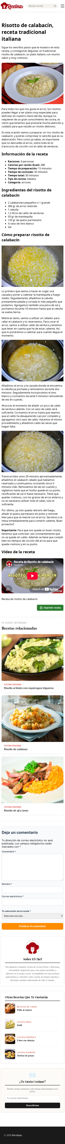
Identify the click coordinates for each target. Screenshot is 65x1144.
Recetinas (17, 1135)
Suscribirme (32, 1105)
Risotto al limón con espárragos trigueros (29, 688)
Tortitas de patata (25, 1055)
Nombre (7, 884)
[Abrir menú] (62, 6)
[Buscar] (55, 6)
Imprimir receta (52, 607)
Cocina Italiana (12, 684)
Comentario (9, 851)
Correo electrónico (13, 896)
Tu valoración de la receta (16, 911)
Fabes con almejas (25, 1040)
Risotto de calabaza (15, 749)
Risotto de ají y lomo (16, 810)
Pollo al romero (24, 1010)
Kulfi (19, 1025)
